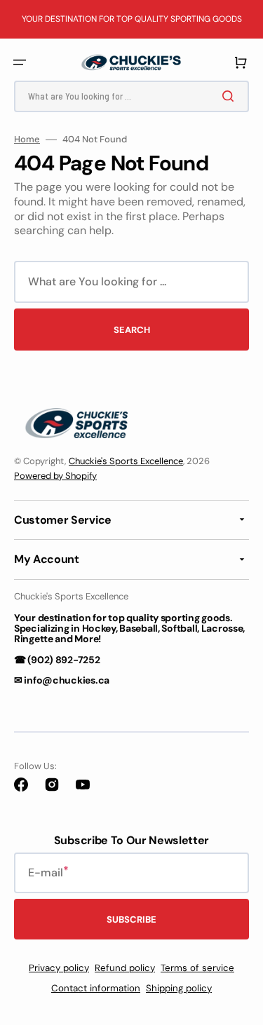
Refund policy (125, 968)
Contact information (95, 988)
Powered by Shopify (55, 476)
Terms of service (197, 968)
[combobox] (131, 96)
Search (132, 330)
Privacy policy (59, 968)
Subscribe (131, 919)
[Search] (231, 96)
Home (27, 139)
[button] (19, 62)
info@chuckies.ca (66, 680)
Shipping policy (179, 988)
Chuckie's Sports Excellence (126, 461)
